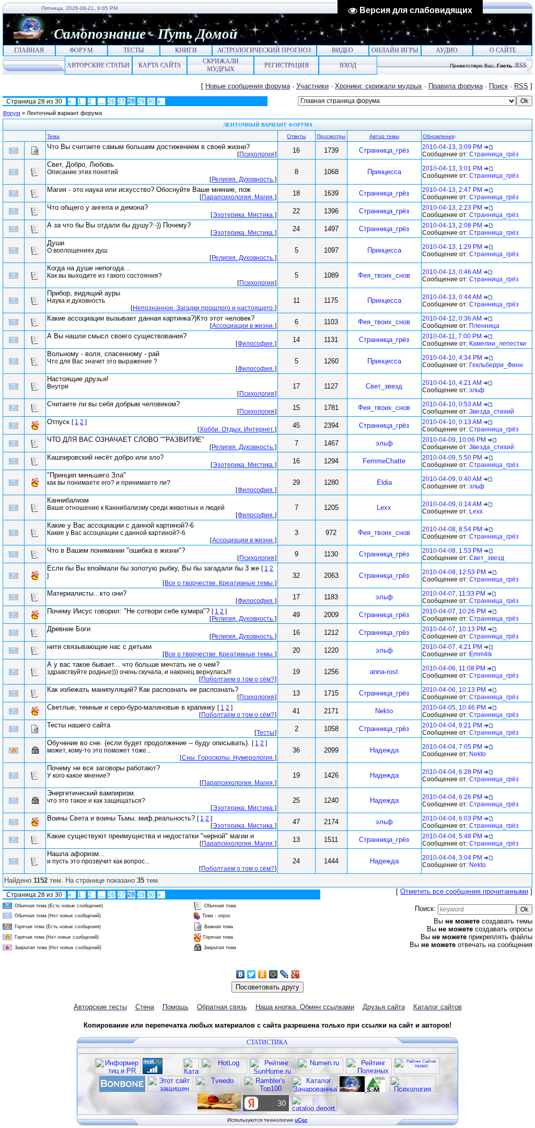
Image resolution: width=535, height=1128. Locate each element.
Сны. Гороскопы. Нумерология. (228, 757)
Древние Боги (68, 629)
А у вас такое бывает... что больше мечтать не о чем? (133, 664)
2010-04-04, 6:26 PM (452, 797)
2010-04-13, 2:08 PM (452, 225)
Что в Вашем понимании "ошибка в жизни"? (116, 550)
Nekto (384, 711)
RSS (521, 65)
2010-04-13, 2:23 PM (452, 207)
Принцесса (384, 172)
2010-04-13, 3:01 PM (452, 168)
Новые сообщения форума (247, 86)
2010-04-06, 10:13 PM (454, 689)
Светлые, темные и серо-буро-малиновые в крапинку (131, 707)
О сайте (503, 50)
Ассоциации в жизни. (243, 325)
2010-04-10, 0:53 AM (452, 404)
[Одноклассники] (262, 974)
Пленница (484, 325)
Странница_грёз (384, 150)
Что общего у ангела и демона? (97, 207)
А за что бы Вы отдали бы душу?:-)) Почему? (119, 225)
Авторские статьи (98, 65)
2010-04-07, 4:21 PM (452, 647)
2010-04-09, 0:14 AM (452, 504)
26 (111, 101)
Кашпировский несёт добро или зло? (105, 457)
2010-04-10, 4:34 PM (452, 357)
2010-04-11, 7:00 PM (452, 336)
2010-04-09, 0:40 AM (452, 479)
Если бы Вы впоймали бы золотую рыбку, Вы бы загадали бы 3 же (153, 568)
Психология (256, 154)
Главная (29, 50)
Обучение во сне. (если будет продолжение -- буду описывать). (148, 743)
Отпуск (58, 422)
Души (55, 243)
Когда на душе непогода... (88, 268)
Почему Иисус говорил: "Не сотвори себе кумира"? (128, 611)
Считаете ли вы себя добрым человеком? (113, 404)
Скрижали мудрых (221, 65)
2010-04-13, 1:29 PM (452, 246)
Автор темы (384, 136)
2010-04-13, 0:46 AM (452, 272)
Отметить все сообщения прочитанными (464, 891)
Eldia (384, 482)
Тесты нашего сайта (78, 725)
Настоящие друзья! (78, 379)
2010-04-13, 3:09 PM (452, 147)
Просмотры (331, 136)
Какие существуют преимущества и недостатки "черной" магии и (150, 836)
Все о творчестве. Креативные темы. (219, 583)
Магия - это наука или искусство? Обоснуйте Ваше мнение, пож (149, 189)
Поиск (498, 86)
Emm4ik (480, 654)
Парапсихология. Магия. (238, 197)
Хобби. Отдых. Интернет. (237, 429)
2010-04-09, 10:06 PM (454, 439)
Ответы (296, 136)
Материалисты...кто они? (86, 593)
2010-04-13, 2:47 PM (452, 189)
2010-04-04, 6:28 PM (452, 772)
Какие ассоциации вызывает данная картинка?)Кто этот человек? (150, 318)
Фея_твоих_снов (384, 275)
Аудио (447, 50)
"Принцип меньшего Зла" (86, 475)
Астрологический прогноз (264, 50)
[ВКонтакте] (240, 974)
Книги (186, 50)
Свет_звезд (384, 386)
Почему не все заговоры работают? (103, 768)
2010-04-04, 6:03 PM (452, 818)
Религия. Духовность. (243, 179)
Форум (81, 50)
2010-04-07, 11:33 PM (453, 593)
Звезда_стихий (491, 411)
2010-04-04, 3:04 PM (452, 857)
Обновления (438, 136)
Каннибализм (68, 500)
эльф (476, 390)
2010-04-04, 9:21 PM (452, 725)
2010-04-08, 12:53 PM (454, 572)
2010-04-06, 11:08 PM (453, 668)
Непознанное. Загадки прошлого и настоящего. (203, 308)
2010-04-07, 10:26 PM (454, 611)
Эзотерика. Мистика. (243, 215)
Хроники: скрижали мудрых (378, 86)
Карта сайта (159, 65)
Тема (53, 136)
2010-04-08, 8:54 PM (452, 529)
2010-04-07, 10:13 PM (454, 629)
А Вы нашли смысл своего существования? (117, 336)
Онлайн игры (394, 50)
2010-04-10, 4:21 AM (452, 382)
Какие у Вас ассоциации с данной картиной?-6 (120, 525)
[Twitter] (251, 974)
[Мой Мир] (273, 974)
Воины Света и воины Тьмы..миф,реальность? (121, 818)
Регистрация (286, 65)
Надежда (384, 750)
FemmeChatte (384, 461)
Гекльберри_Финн (496, 365)
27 (121, 101)
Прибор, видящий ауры (83, 293)
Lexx (384, 507)
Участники (312, 86)
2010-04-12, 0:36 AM (452, 318)
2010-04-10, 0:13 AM (452, 422)
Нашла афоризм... (76, 854)
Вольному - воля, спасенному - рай (103, 354)
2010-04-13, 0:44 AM (452, 297)
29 (141, 101)
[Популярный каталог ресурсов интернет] (122, 1089)
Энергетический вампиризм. (91, 793)
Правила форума (455, 86)
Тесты (133, 50)
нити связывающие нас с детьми (99, 647)
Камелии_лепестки (497, 343)
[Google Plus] (295, 974)
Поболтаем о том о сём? (237, 679)
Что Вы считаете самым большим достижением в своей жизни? (148, 147)
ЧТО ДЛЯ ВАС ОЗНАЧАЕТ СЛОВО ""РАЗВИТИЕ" (125, 439)
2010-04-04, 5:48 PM (452, 836)
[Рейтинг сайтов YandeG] (417, 1072)
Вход (348, 65)
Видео (342, 50)
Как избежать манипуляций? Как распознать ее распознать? (142, 689)
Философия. (256, 343)
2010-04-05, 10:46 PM (454, 707)
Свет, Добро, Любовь (80, 164)
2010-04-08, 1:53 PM (452, 550)
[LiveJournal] (284, 974)
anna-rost (384, 672)
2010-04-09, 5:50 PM (452, 457)
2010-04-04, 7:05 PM (452, 746)
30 (151, 101)
